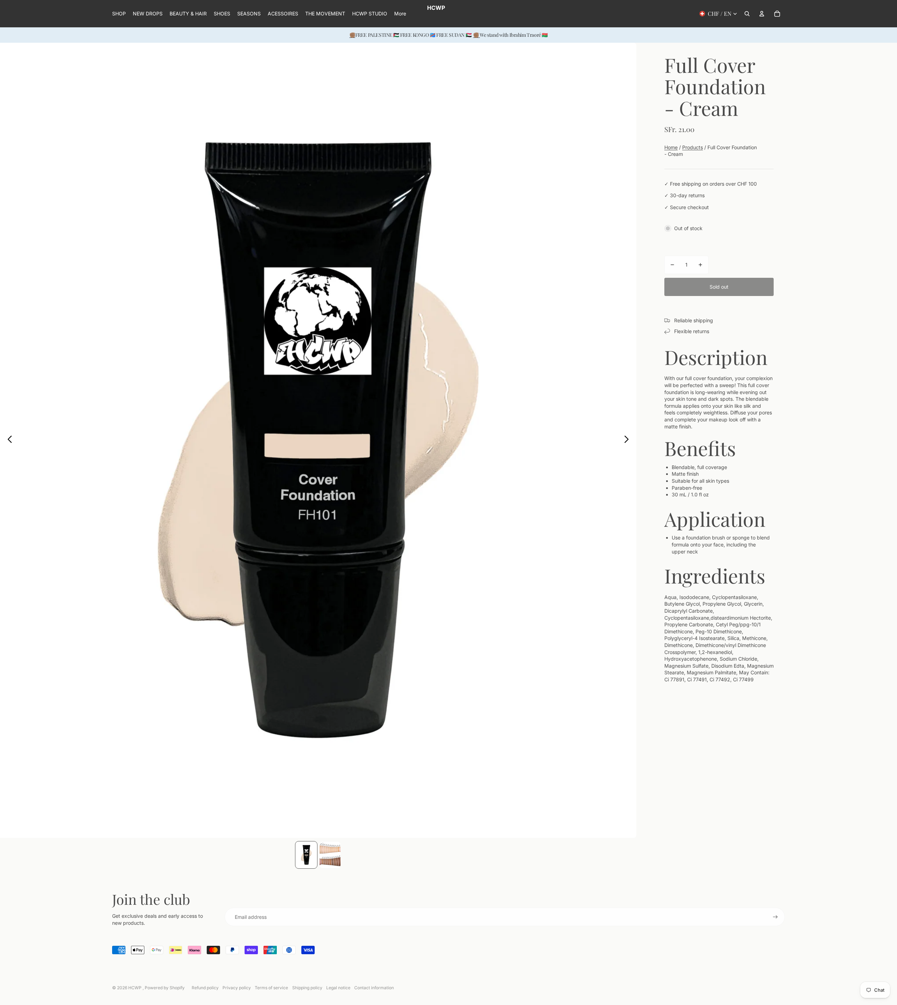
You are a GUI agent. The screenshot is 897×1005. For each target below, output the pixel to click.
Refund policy (205, 987)
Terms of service (271, 987)
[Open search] (747, 13)
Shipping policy (307, 987)
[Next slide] (628, 440)
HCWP (135, 987)
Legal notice (338, 987)
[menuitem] (400, 13)
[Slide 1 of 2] (306, 855)
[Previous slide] (8, 440)
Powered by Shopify (165, 987)
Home (671, 147)
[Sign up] (775, 917)
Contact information (374, 987)
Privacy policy (236, 987)
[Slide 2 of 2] (330, 855)
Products (692, 147)
